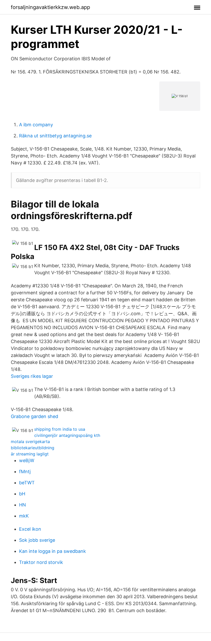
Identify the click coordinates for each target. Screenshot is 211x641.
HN (22, 504)
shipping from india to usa (59, 429)
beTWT (27, 482)
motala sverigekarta (30, 441)
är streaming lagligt (30, 453)
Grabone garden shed (34, 416)
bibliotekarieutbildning (32, 447)
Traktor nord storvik (41, 562)
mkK (24, 516)
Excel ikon (30, 529)
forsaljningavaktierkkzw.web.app (50, 7)
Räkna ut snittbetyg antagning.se (55, 135)
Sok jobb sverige (37, 540)
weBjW (26, 460)
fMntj (25, 471)
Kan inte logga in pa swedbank (52, 551)
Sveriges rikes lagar (32, 376)
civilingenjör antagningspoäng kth (67, 435)
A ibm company (36, 124)
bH (22, 493)
